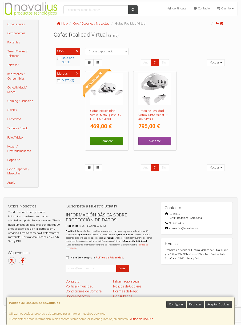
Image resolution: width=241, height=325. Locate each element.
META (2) (68, 80)
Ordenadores (16, 24)
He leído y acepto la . (97, 257)
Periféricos (14, 119)
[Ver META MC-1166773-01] (154, 89)
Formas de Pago (125, 291)
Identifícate (178, 8)
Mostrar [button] (214, 62)
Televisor (13, 65)
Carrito (226, 8)
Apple (11, 182)
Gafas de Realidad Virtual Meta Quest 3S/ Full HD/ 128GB (105, 115)
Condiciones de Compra (84, 291)
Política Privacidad (79, 286)
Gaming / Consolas (20, 101)
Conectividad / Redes (17, 90)
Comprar (106, 141)
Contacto (203, 8)
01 (155, 62)
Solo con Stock (68, 60)
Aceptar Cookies (218, 304)
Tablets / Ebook (17, 128)
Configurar (176, 304)
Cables (12, 110)
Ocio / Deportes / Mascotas (18, 171)
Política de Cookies (141, 319)
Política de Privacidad (109, 257)
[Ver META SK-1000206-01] (106, 89)
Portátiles (13, 42)
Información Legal (126, 281)
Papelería (13, 160)
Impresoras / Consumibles (16, 76)
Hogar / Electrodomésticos (19, 149)
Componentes (16, 33)
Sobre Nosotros (78, 296)
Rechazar (195, 304)
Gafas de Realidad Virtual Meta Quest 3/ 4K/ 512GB (153, 115)
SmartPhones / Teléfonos (17, 54)
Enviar (123, 268)
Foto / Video (15, 137)
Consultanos (123, 296)
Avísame (155, 141)
